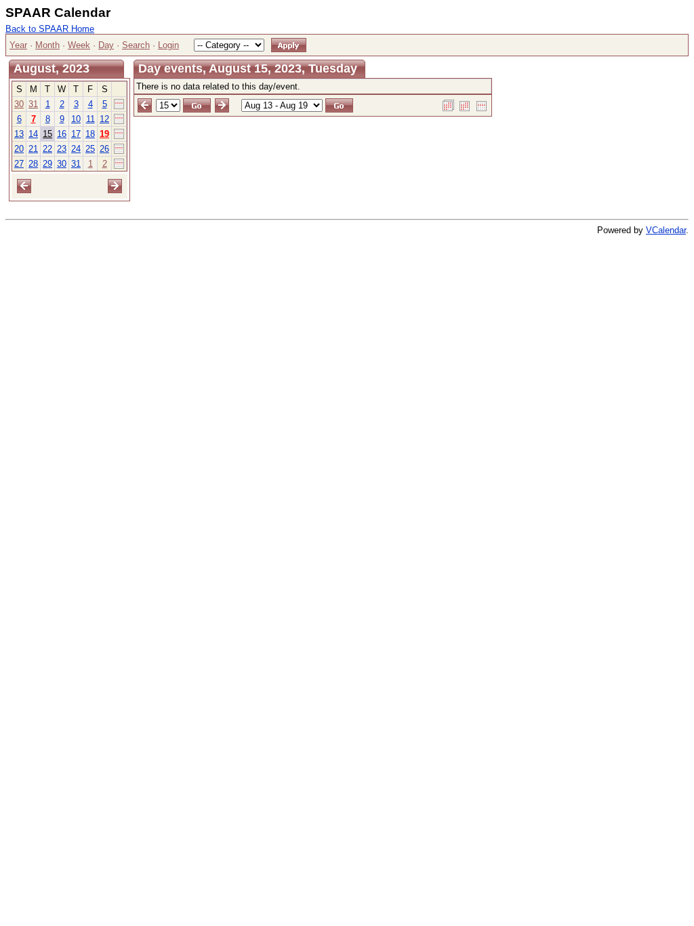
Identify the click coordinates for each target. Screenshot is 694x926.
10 (76, 119)
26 (104, 149)
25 (90, 149)
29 (47, 164)
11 (90, 119)
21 (33, 149)
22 (47, 149)
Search (136, 45)
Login (168, 45)
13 (19, 134)
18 (90, 134)
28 (33, 164)
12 (104, 119)
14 (33, 134)
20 (19, 149)
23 (61, 149)
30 (19, 104)
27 (19, 164)
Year (18, 45)
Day (106, 45)
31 (33, 104)
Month (47, 45)
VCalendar (666, 230)
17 (76, 134)
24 (76, 149)
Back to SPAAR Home (49, 29)
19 (104, 134)
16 (61, 134)
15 (47, 134)
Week (79, 45)
